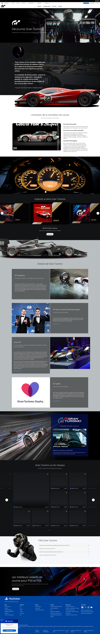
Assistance (47, 3)
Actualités (39, 3)
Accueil (6, 601)
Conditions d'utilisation (70, 606)
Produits (60, 6)
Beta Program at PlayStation (86, 613)
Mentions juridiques (37, 631)
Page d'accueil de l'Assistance (56, 606)
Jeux (18, 3)
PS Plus (23, 3)
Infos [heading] (6, 604)
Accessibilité (37, 608)
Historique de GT (47, 6)
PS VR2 (21, 609)
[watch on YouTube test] (83, 446)
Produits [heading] (22, 604)
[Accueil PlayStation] (2, 3)
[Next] (98, 213)
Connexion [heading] (83, 604)
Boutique (6, 3)
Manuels (52, 616)
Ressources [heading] (68, 604)
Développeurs (68, 613)
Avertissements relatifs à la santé (72, 611)
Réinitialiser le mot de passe (55, 613)
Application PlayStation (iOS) (86, 610)
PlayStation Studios (8, 609)
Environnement (38, 606)
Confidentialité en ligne (39, 609)
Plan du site (67, 631)
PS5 (13, 3)
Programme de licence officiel (71, 614)
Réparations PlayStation (54, 611)
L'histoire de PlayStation (9, 614)
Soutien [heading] (52, 604)
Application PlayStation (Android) (87, 611)
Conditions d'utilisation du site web (59, 631)
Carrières (6, 608)
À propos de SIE (8, 606)
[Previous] (2, 213)
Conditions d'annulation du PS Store (72, 608)
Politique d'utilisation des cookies (89, 631)
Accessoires (31, 3)
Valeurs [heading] (37, 604)
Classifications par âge (70, 609)
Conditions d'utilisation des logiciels (76, 631)
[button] (13, 149)
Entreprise (7, 613)
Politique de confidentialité (46, 631)
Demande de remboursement (56, 614)
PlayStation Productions (9, 611)
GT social (54, 6)
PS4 (20, 608)
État (51, 609)
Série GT (39, 6)
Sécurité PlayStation (54, 608)
